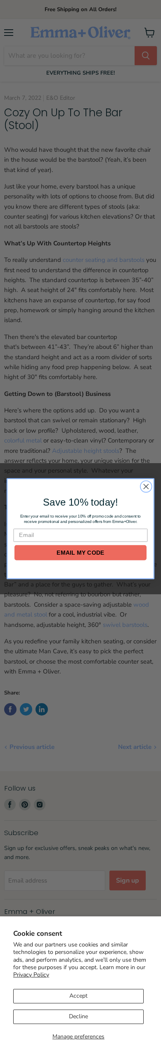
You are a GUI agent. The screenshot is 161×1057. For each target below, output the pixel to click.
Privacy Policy (31, 975)
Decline (78, 1016)
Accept (78, 996)
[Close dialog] (146, 486)
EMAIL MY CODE (80, 552)
